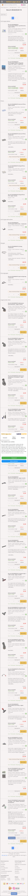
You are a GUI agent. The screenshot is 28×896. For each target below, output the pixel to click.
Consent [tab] (5, 437)
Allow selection (14, 461)
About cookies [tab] (14, 438)
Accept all (14, 457)
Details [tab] (23, 437)
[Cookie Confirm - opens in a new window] (21, 434)
